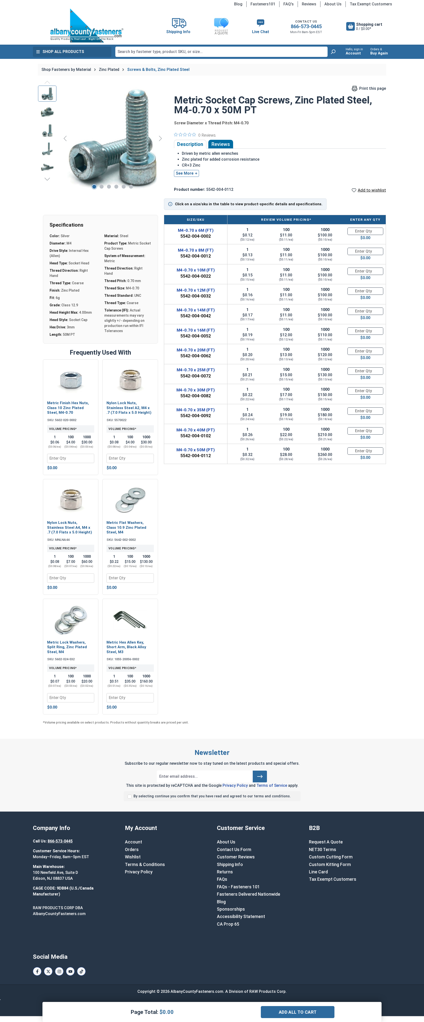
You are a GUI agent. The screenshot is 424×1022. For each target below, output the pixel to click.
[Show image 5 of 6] (124, 187)
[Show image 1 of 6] (94, 187)
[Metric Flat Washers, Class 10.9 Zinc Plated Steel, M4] (130, 500)
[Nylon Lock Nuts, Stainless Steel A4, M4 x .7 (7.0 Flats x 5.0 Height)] (70, 500)
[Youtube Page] (70, 971)
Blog (238, 4)
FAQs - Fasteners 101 (238, 886)
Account (133, 842)
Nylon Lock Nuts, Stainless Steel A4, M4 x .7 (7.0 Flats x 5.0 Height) (69, 527)
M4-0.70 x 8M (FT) (195, 250)
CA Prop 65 (228, 924)
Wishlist (133, 856)
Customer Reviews (236, 856)
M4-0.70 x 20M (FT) (196, 350)
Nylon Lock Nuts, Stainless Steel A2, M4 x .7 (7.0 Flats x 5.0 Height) (128, 408)
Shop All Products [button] (63, 51)
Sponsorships (231, 909)
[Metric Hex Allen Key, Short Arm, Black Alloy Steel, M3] (130, 620)
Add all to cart (298, 1012)
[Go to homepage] (87, 25)
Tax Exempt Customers (371, 4)
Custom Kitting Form (330, 864)
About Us (333, 4)
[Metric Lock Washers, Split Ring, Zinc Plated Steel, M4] (70, 620)
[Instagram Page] (59, 971)
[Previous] (65, 138)
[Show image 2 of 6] (102, 187)
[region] (101, 138)
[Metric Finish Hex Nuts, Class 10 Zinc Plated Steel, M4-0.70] (70, 380)
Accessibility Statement (241, 916)
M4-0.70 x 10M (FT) (196, 270)
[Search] (333, 52)
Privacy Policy (235, 785)
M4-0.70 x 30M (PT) (195, 390)
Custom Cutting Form (331, 856)
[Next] (160, 138)
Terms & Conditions (145, 864)
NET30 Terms (322, 849)
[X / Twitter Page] (48, 971)
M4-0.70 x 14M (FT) (196, 310)
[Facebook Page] (37, 971)
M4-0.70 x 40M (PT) (195, 429)
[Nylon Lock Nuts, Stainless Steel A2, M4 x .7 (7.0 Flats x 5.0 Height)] (130, 380)
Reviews (309, 4)
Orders (132, 849)
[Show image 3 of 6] (109, 187)
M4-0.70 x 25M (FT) (196, 369)
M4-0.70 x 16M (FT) (196, 330)
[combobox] (221, 52)
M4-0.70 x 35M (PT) (195, 409)
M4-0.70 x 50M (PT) (195, 449)
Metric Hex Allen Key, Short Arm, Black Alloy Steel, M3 (126, 647)
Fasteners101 (263, 4)
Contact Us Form (234, 849)
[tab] (190, 144)
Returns (225, 871)
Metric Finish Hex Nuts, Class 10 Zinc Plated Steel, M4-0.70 (68, 408)
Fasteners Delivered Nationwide (248, 894)
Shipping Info (230, 864)
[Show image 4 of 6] (116, 187)
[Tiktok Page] (81, 971)
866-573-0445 (306, 26)
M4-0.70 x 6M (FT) (195, 230)
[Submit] (259, 776)
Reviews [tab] (221, 144)
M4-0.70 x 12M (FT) (196, 290)
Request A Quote (326, 842)
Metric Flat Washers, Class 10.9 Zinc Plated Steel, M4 (126, 527)
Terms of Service (271, 785)
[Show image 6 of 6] (131, 187)
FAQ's (288, 4)
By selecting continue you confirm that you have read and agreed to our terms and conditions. (212, 796)
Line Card (318, 871)
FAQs (222, 879)
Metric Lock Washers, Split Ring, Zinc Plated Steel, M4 (67, 647)
